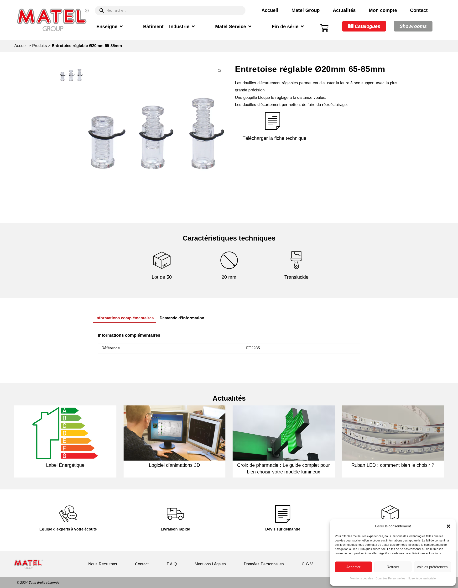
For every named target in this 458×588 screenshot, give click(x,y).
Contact (419, 10)
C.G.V (307, 564)
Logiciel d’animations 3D (174, 465)
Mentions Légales (361, 578)
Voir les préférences (432, 567)
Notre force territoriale (422, 578)
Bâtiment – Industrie (166, 26)
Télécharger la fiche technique (274, 138)
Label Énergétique (65, 465)
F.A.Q (172, 564)
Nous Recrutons (102, 564)
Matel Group (305, 10)
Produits (39, 45)
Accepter (353, 567)
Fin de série (285, 26)
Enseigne (106, 26)
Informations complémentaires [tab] (124, 318)
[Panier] (324, 28)
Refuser (393, 567)
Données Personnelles (390, 578)
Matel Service (230, 26)
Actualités (344, 10)
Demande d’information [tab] (182, 318)
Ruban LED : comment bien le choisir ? (392, 465)
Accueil (269, 10)
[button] (448, 526)
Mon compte (383, 10)
